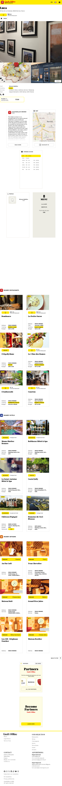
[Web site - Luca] (4, 94)
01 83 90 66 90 (36, 766)
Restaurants (35, 737)
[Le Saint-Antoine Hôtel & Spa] (11, 476)
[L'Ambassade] (11, 388)
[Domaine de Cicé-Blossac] (38, 513)
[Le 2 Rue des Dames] (38, 351)
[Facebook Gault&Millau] (4, 771)
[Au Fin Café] (11, 559)
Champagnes (35, 741)
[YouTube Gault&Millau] (16, 771)
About (5, 736)
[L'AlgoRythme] (11, 351)
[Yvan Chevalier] (38, 559)
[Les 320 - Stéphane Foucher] (11, 635)
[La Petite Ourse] (38, 313)
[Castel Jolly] (38, 476)
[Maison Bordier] (38, 635)
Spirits (33, 743)
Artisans (34, 749)
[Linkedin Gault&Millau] (11, 771)
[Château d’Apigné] (11, 513)
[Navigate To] (44, 128)
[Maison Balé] (11, 597)
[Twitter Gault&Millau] (9, 771)
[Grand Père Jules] (38, 597)
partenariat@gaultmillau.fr (39, 759)
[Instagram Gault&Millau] (6, 771)
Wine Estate (35, 745)
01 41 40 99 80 (11, 759)
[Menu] (59, 2)
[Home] (10, 1)
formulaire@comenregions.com (40, 767)
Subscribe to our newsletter (11, 774)
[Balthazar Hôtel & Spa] (38, 438)
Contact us (7, 761)
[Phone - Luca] (1, 94)
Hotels (33, 747)
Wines (33, 739)
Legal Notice (7, 738)
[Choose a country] (55, 2)
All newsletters (8, 776)
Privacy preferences (9, 779)
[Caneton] (38, 388)
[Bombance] (11, 313)
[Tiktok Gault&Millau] (13, 771)
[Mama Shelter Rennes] (11, 438)
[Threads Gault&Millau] (18, 771)
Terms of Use (7, 741)
